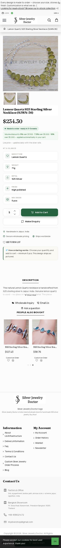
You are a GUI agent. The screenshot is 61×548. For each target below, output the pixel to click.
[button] (6, 63)
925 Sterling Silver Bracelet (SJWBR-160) (45, 347)
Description (30, 280)
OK (55, 541)
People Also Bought (30, 312)
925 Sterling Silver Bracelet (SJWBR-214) (17, 347)
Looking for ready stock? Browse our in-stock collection (28, 8)
